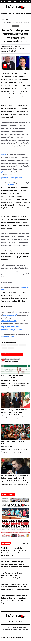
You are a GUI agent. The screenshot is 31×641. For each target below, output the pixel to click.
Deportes (11, 632)
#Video (4, 154)
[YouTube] (16, 621)
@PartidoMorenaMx (8, 321)
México (4, 348)
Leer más (25, 543)
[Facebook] (9, 621)
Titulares (4, 13)
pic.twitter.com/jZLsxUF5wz (11, 330)
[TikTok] (21, 621)
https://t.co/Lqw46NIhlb (10, 327)
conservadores (12, 345)
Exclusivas (19, 13)
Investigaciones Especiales (20, 630)
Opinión (11, 13)
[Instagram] (19, 621)
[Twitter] (12, 621)
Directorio (19, 632)
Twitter (11, 348)
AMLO (3, 345)
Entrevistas (6, 630)
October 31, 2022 (7, 185)
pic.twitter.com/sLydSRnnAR (12, 178)
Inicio (3, 20)
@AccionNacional (9, 315)
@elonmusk (5, 172)
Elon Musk (22, 345)
